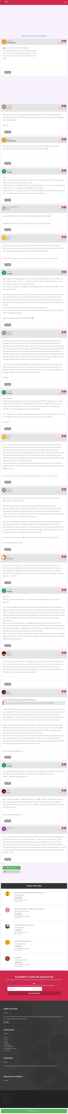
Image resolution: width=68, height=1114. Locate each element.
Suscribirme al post (12, 871)
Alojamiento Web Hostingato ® (23, 1108)
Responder (35, 1111)
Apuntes (7, 1044)
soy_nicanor (25, 911)
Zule (23, 927)
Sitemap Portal (6, 1101)
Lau (8, 556)
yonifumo (24, 960)
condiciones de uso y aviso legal (29, 985)
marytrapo (10, 828)
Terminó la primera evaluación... (24, 925)
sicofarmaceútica (12, 207)
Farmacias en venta (10, 1048)
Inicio (6, 1037)
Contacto (7, 1050)
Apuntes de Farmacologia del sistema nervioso (29, 893)
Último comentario (18, 900)
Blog (6, 1042)
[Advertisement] (34, 19)
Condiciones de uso (7, 1094)
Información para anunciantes (12, 1068)
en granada (17, 957)
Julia (8, 691)
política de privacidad (47, 985)
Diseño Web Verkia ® (7, 1108)
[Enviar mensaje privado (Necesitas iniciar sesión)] (63, 41)
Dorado (9, 41)
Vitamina (10, 106)
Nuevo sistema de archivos (22, 941)
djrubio (24, 944)
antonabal (27, 916)
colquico (9, 236)
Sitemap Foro (5, 1103)
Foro (6, 1039)
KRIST (9, 652)
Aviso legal (5, 1096)
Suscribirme (35, 993)
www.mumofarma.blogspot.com (12, 751)
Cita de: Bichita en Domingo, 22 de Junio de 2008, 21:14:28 (19, 699)
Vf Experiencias (9, 1046)
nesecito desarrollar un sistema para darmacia (29, 909)
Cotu (23, 895)
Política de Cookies (7, 1098)
